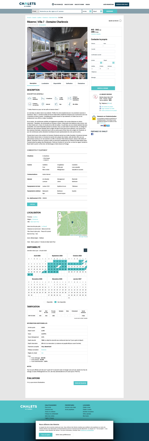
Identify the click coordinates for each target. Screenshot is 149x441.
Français (52, 418)
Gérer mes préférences (63, 434)
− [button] (59, 216)
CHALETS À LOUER (68, 5)
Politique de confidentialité (51, 414)
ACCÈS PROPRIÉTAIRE (108, 5)
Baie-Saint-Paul (35, 222)
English (47, 418)
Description (33, 83)
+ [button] (59, 213)
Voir (42, 353)
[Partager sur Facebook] (92, 134)
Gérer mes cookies (49, 416)
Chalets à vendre (87, 409)
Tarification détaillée (96, 34)
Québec (35, 217)
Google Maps (83, 236)
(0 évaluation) (42, 25)
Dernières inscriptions (88, 411)
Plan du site (48, 407)
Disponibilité (57, 83)
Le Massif (44, 226)
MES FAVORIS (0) (58, 5)
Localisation (45, 83)
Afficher (109, 103)
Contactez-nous (49, 409)
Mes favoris (86, 416)
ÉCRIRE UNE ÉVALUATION (80, 383)
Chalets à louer (86, 407)
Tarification (69, 83)
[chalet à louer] (27, 6)
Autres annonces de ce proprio (109, 110)
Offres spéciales (87, 414)
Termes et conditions (50, 411)
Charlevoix (35, 219)
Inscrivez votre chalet (70, 407)
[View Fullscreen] (59, 220)
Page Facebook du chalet (107, 108)
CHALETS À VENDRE (79, 5)
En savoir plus (102, 123)
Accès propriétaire (69, 409)
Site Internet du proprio (107, 106)
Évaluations (81, 83)
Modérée (43, 350)
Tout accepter (45, 435)
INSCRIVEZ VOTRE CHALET (122, 4)
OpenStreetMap (78, 235)
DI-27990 (60, 17)
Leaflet (71, 235)
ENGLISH (88, 5)
